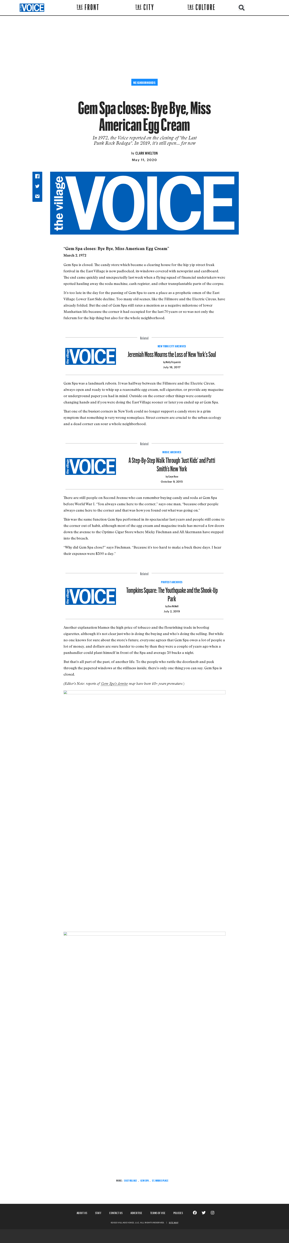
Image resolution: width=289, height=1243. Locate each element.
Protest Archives (172, 581)
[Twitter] (204, 1213)
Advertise (136, 1212)
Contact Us (116, 1212)
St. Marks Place (160, 1180)
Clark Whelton (146, 153)
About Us (82, 1212)
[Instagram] (212, 1213)
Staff (98, 1212)
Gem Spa (144, 1180)
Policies (178, 1212)
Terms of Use (158, 1212)
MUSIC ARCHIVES (171, 451)
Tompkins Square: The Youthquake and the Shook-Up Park (172, 593)
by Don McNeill (172, 606)
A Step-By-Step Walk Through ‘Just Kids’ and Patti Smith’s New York (172, 463)
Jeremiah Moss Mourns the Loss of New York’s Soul (172, 352)
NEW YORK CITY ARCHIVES (172, 345)
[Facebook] (195, 1213)
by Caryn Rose (172, 476)
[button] (241, 8)
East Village (130, 1180)
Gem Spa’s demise (114, 683)
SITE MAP (173, 1222)
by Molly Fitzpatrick (172, 362)
